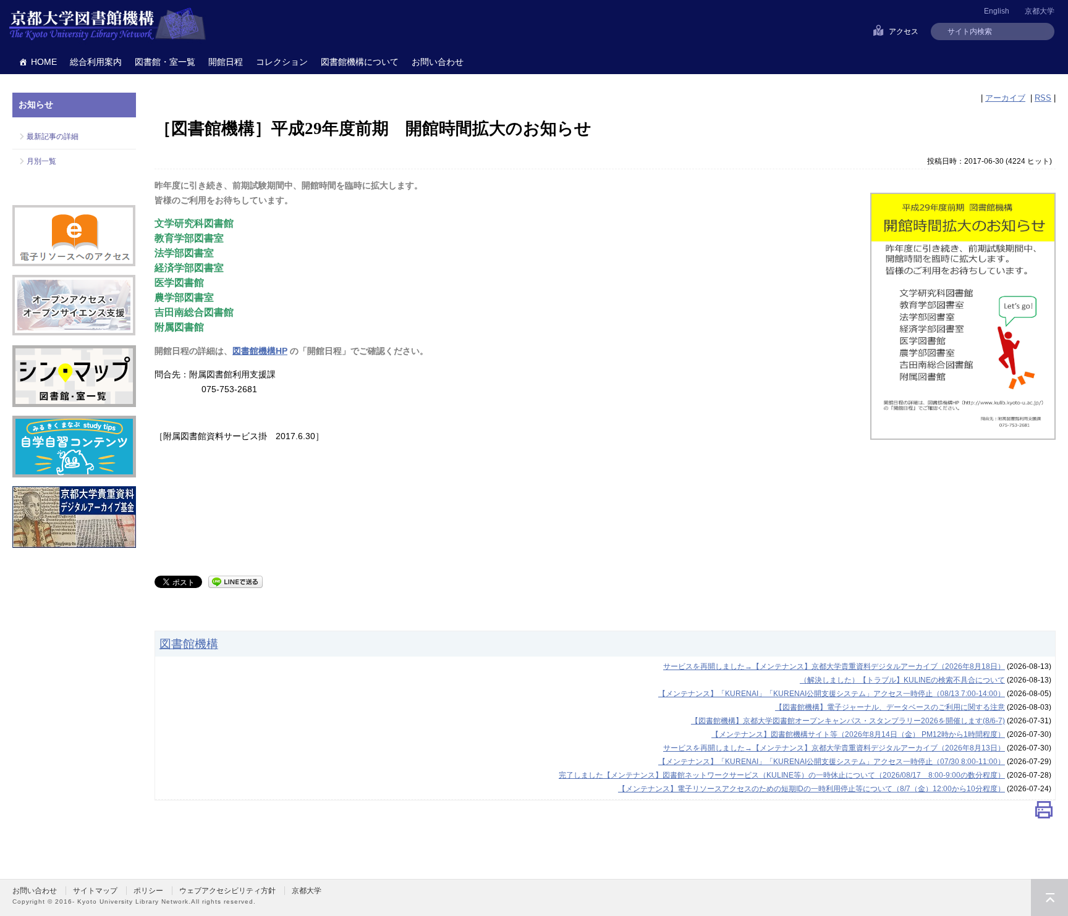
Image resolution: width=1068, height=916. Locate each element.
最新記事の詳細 (52, 136)
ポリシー (148, 890)
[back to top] (1049, 897)
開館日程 (225, 62)
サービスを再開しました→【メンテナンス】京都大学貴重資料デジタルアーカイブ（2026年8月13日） (834, 748)
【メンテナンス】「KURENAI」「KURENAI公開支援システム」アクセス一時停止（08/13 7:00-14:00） (831, 693)
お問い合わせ (438, 62)
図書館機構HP (259, 351)
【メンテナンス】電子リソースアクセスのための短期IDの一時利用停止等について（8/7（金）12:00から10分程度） (811, 788)
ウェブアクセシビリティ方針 (227, 890)
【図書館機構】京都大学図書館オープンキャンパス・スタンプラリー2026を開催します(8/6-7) (848, 720)
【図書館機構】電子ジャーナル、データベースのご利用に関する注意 (890, 707)
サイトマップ (95, 890)
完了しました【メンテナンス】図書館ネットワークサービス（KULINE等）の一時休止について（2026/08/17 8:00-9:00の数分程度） (782, 775)
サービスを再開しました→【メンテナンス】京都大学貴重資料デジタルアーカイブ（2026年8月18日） (834, 666)
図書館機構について (360, 62)
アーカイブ (1005, 98)
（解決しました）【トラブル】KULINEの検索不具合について (902, 680)
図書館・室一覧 (165, 62)
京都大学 (1039, 11)
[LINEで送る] (235, 581)
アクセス (903, 31)
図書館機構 (188, 643)
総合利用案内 (96, 62)
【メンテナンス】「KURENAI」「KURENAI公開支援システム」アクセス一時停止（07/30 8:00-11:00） (831, 761)
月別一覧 (41, 161)
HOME (44, 62)
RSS (1043, 98)
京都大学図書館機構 (107, 24)
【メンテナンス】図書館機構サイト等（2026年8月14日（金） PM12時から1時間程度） (858, 734)
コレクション (282, 62)
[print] (1044, 812)
